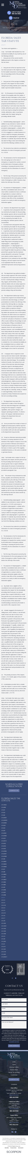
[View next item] (16, 978)
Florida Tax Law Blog (14, 1072)
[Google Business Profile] (15, 1132)
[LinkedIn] (12, 1132)
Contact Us (14, 790)
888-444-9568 (16, 13)
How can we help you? (7, 1022)
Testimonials (14, 1075)
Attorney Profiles (14, 1067)
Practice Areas (14, 1069)
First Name (5, 999)
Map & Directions (14, 1095)
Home (14, 1064)
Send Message (14, 1046)
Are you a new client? (7, 1017)
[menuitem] (14, 804)
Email (3, 1013)
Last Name (5, 1004)
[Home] (18, 4)
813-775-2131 (14, 1125)
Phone (3, 1008)
